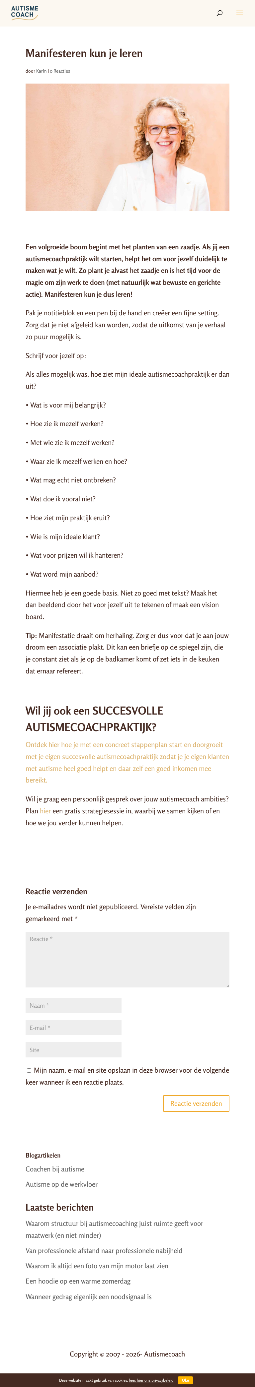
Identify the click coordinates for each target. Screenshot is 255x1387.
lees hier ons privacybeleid (151, 1380)
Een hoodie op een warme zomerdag (78, 1281)
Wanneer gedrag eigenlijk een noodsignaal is (89, 1296)
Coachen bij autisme (55, 1169)
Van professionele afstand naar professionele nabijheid (104, 1250)
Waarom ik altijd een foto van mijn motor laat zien (97, 1265)
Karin (41, 71)
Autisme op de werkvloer (62, 1184)
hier (45, 810)
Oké (185, 1380)
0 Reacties (60, 71)
